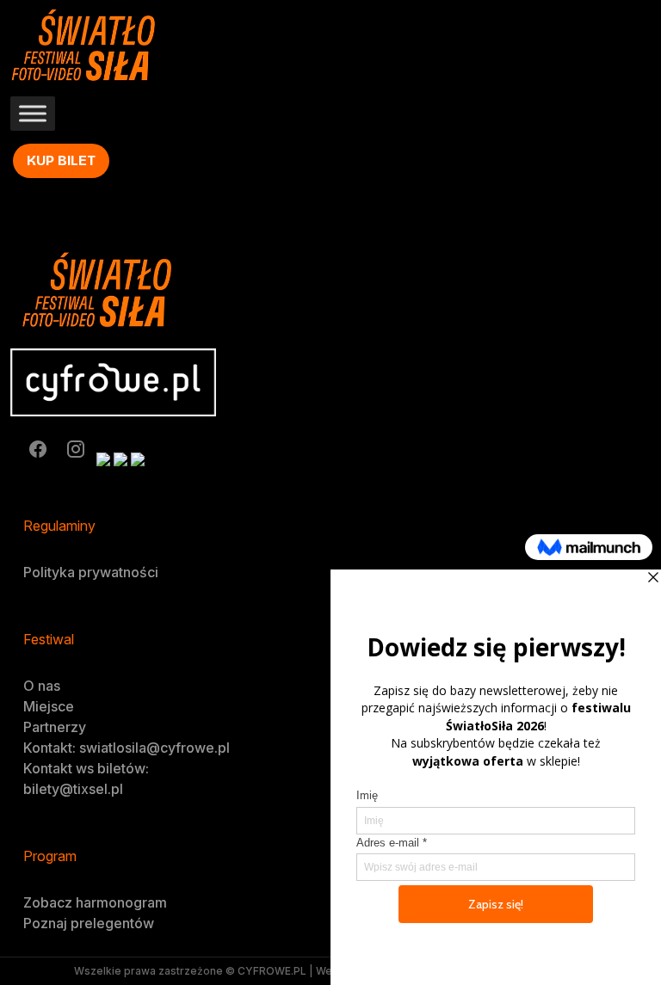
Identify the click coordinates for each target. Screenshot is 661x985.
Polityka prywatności (90, 572)
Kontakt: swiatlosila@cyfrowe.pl (126, 747)
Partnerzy (54, 727)
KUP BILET (61, 160)
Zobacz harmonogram (95, 902)
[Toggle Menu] (32, 114)
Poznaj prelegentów (88, 923)
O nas (41, 685)
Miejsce (48, 706)
